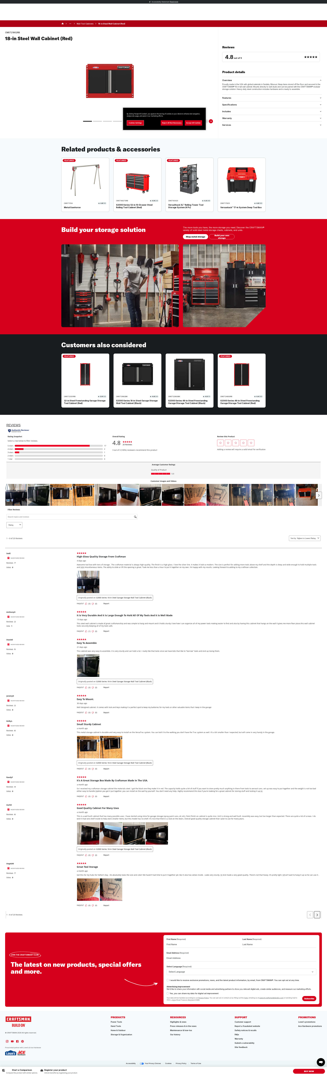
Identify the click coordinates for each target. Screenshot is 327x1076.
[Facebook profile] (17, 1041)
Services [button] (226, 125)
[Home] (62, 23)
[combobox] (241, 972)
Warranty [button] (227, 118)
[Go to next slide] (211, 121)
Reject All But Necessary (172, 123)
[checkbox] (168, 980)
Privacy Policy (203, 998)
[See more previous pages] (70, 23)
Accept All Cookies (193, 123)
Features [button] (226, 98)
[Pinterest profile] (22, 1041)
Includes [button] (226, 111)
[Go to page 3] (107, 121)
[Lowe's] (10, 1052)
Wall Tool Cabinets (85, 24)
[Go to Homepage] (18, 1021)
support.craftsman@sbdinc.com (271, 998)
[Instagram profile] (7, 1041)
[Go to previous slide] (206, 121)
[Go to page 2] (97, 121)
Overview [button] (227, 80)
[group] (20, 1071)
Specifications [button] (229, 104)
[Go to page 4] (117, 121)
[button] (272, 53)
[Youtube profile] (12, 1041)
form (246, 998)
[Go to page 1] (87, 121)
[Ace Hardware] (21, 1052)
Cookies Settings (135, 123)
